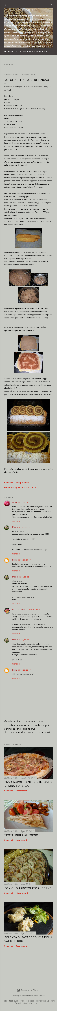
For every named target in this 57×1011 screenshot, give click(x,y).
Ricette (16, 51)
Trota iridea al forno (21, 835)
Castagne (15, 488)
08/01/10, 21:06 (25, 577)
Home (7, 51)
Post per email (22, 483)
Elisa (14, 669)
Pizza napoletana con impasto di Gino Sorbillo (28, 783)
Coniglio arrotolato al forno (28, 888)
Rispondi (16, 521)
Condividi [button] (8, 483)
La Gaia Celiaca (19, 609)
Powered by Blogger (30, 990)
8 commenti (21, 946)
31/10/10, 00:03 (25, 640)
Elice (14, 559)
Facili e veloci (31, 51)
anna (14, 502)
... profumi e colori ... (21, 10)
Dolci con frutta (28, 488)
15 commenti (22, 893)
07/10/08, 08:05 (25, 527)
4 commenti (21, 791)
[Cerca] (51, 4)
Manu (15, 526)
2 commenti (21, 840)
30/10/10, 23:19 (34, 610)
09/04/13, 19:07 (24, 670)
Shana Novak (38, 996)
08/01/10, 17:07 (24, 560)
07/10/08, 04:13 (24, 502)
